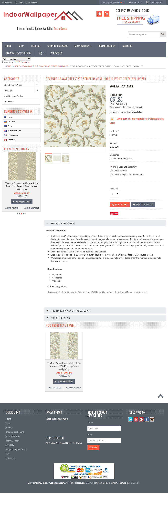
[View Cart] (106, 14)
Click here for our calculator (132, 118)
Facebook (147, 419)
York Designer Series (13, 96)
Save (116, 213)
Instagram (152, 419)
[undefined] (75, 145)
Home (8, 66)
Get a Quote (60, 28)
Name (90, 422)
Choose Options (23, 201)
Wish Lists (137, 2)
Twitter (130, 419)
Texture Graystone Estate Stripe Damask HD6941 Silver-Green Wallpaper (22, 186)
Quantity (114, 188)
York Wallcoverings (121, 86)
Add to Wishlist (11, 207)
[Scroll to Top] (161, 396)
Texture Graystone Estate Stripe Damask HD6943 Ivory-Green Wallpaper (64, 366)
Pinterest (141, 419)
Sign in (17, 2)
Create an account (29, 2)
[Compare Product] (99, 14)
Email (90, 434)
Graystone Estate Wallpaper (53, 66)
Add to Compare (31, 207)
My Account (7, 2)
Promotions (9, 101)
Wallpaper (8, 90)
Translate (25, 62)
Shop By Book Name (22, 66)
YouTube (136, 419)
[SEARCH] (163, 34)
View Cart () (156, 2)
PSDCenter (135, 482)
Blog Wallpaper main (57, 418)
